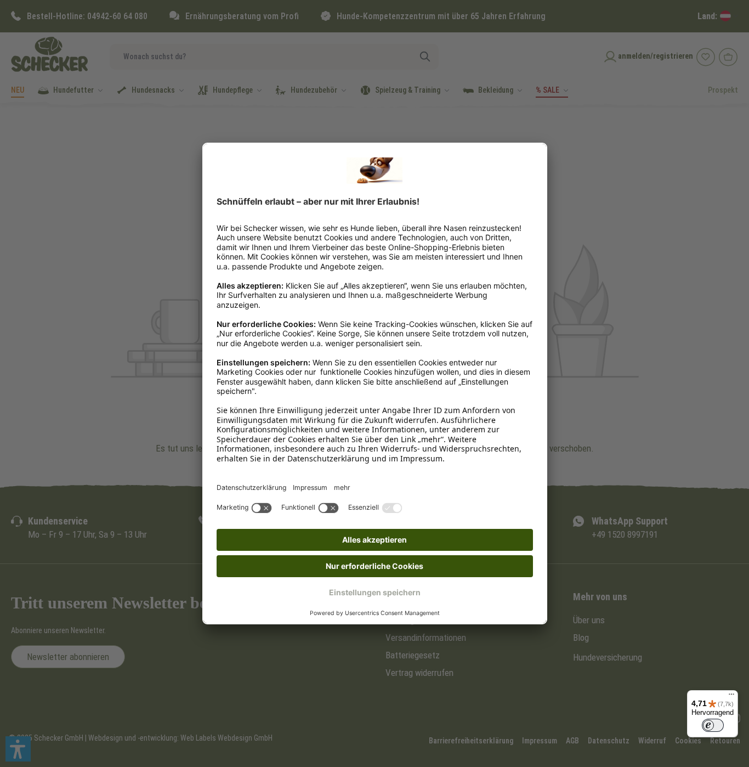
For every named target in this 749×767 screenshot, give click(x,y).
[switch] (713, 725)
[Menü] (731, 696)
